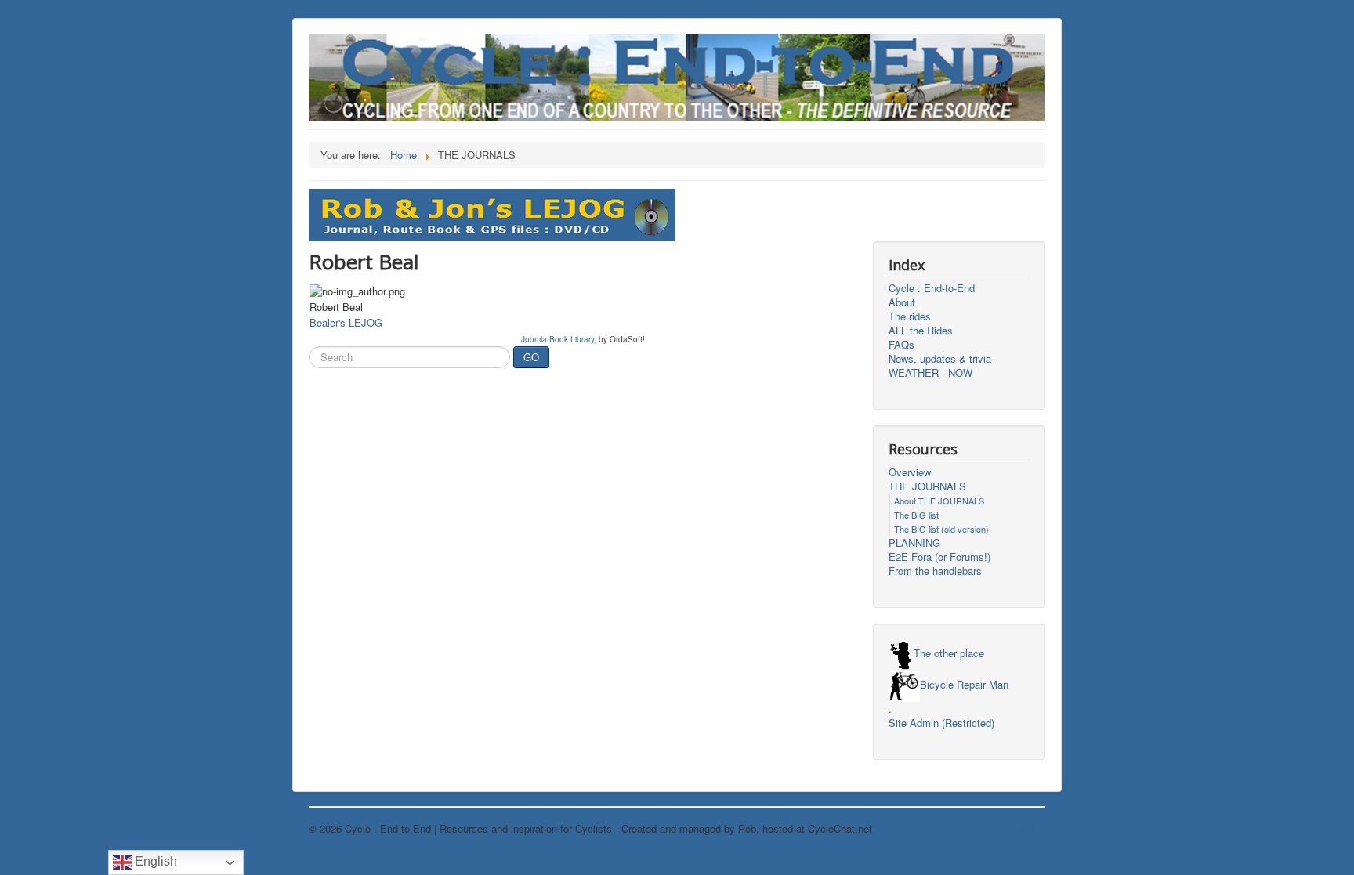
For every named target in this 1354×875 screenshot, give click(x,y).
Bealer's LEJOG (346, 322)
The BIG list (916, 514)
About (902, 302)
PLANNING (914, 543)
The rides (910, 316)
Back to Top (1017, 828)
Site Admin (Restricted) (941, 723)
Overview (910, 472)
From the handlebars (935, 571)
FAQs (901, 345)
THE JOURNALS (927, 486)
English (154, 861)
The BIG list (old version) (941, 528)
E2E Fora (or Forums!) (939, 557)
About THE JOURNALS (939, 500)
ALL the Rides (921, 331)
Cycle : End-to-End (932, 288)
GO (531, 356)
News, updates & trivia (940, 359)
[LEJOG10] (492, 213)
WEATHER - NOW (930, 373)
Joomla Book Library (557, 339)
